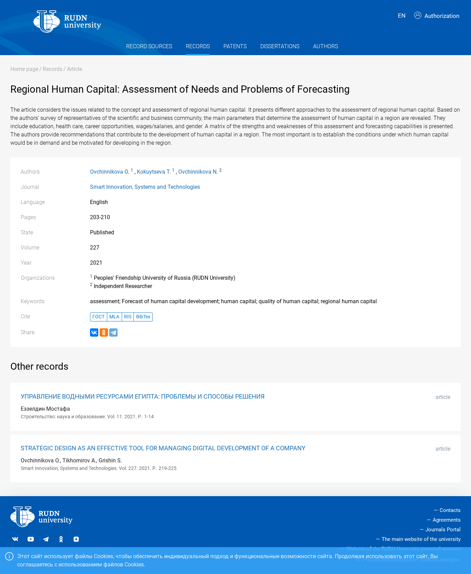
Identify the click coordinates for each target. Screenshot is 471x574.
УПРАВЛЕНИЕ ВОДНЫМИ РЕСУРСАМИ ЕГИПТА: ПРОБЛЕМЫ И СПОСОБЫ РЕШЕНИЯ (142, 396)
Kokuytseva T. (154, 171)
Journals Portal (443, 529)
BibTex (143, 317)
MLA (114, 317)
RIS (127, 317)
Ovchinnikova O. (109, 171)
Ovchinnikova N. (198, 171)
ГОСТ (98, 317)
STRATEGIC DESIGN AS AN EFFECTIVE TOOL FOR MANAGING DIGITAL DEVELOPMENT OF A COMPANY (163, 448)
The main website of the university (421, 539)
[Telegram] (113, 332)
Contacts (450, 510)
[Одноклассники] (104, 332)
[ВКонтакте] (94, 332)
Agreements (447, 520)
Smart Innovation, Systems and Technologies (145, 187)
